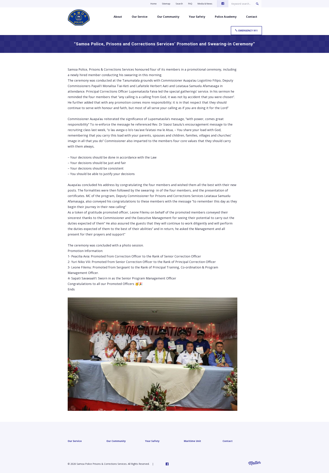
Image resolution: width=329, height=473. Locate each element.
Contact (251, 17)
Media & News (205, 3)
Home (153, 3)
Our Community (168, 17)
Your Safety (197, 17)
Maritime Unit (192, 441)
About (118, 17)
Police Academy (225, 17)
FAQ (190, 3)
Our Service (140, 17)
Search (179, 3)
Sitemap (166, 3)
